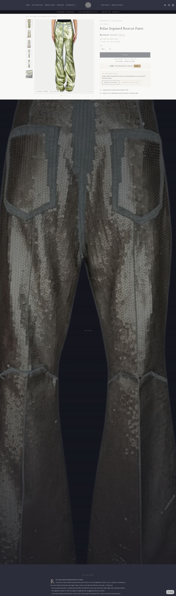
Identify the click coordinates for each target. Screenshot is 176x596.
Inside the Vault (117, 5)
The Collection (37, 5)
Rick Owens (33, 16)
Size (101, 45)
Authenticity (70, 5)
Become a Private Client (130, 82)
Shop (27, 16)
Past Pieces (105, 5)
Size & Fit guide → (115, 41)
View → (137, 66)
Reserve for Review (110, 82)
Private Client (50, 5)
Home (28, 5)
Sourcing (60, 5)
